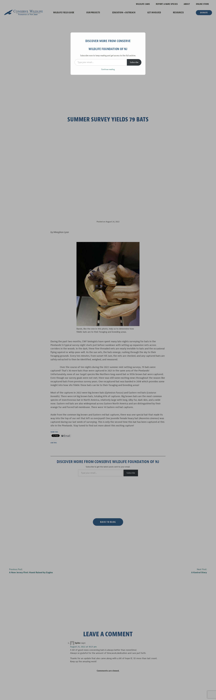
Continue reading (108, 69)
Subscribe (134, 62)
